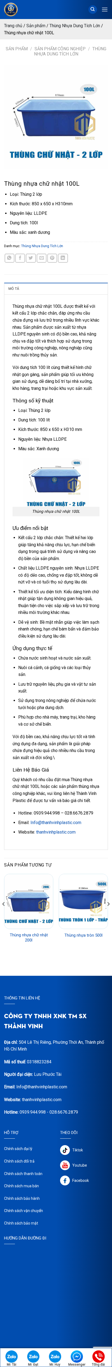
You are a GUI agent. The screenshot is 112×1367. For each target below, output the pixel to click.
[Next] (108, 914)
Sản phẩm (35, 25)
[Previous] (4, 914)
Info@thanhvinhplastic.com (55, 822)
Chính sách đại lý (18, 1149)
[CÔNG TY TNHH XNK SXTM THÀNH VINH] (17, 9)
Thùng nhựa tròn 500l (83, 935)
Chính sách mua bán (21, 1186)
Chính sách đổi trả (19, 1161)
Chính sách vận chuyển (23, 1210)
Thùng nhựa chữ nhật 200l (29, 938)
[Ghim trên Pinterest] (52, 258)
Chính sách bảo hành (22, 1198)
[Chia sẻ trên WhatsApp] (9, 258)
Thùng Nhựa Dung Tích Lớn (74, 25)
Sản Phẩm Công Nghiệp (60, 48)
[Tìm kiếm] (92, 9)
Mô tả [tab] (13, 289)
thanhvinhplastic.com (56, 832)
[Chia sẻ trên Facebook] (20, 258)
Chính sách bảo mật (21, 1223)
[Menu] (104, 9)
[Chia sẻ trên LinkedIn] (63, 258)
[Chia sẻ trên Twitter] (31, 258)
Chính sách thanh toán (23, 1174)
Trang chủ (13, 25)
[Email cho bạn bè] (41, 258)
